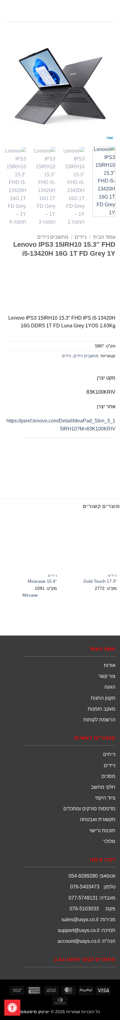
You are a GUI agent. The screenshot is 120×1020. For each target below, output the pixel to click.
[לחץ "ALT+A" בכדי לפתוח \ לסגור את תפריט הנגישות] (12, 1008)
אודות (109, 665)
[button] (111, 10)
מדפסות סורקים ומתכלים (89, 808)
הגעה (109, 687)
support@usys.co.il (78, 930)
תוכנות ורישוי (102, 830)
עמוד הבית (104, 237)
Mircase (30, 595)
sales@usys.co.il (80, 919)
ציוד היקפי (105, 797)
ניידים (80, 237)
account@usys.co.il (79, 941)
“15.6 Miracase (42, 581)
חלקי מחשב (103, 787)
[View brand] (92, 284)
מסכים (108, 776)
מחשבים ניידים (52, 237)
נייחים (109, 754)
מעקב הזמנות (101, 708)
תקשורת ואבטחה (97, 819)
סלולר (109, 841)
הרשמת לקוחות (99, 719)
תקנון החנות (103, 698)
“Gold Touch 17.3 (100, 581)
